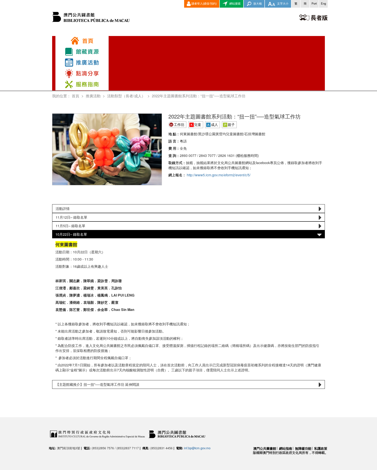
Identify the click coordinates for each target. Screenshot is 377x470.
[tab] (188, 208)
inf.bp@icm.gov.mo (197, 448)
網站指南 (285, 448)
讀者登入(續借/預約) (204, 3)
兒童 (197, 124)
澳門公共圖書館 (264, 448)
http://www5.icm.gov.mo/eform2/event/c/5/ (218, 174)
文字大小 (282, 3)
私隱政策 (320, 448)
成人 (214, 124)
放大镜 (257, 3)
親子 (231, 124)
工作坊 (179, 124)
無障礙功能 (303, 448)
